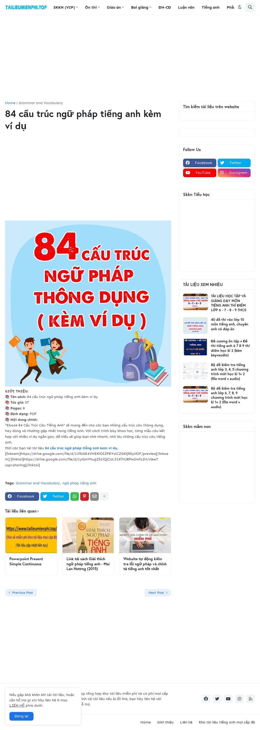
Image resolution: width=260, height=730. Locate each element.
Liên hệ (186, 722)
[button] (239, 7)
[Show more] (104, 496)
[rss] (250, 698)
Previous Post (22, 592)
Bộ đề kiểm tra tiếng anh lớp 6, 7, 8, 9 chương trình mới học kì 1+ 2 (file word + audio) (229, 397)
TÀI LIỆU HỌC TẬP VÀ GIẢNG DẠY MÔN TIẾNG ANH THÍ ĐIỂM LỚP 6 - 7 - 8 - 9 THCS (228, 303)
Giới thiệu (165, 722)
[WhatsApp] (74, 496)
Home (10, 103)
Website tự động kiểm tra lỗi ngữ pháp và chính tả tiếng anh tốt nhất (145, 563)
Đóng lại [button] (21, 716)
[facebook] (206, 698)
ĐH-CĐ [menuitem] (164, 7)
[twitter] (217, 698)
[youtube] (228, 698)
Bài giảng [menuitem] (139, 7)
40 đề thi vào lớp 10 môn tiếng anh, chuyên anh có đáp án (229, 324)
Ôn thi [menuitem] (91, 7)
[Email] (94, 496)
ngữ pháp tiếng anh (79, 483)
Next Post (156, 592)
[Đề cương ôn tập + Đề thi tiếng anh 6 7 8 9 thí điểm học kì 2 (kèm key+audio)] (195, 347)
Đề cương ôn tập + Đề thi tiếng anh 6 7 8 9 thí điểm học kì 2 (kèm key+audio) (230, 348)
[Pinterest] (84, 496)
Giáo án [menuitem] (114, 7)
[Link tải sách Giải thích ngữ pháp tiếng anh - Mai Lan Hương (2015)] (88, 535)
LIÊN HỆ (17, 705)
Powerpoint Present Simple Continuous (26, 561)
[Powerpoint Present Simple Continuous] (31, 535)
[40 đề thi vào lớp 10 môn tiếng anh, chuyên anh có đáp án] (195, 325)
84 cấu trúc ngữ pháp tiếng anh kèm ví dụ (81, 448)
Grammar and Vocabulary (41, 103)
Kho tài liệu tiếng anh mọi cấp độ (227, 722)
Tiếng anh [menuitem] (211, 7)
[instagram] (239, 698)
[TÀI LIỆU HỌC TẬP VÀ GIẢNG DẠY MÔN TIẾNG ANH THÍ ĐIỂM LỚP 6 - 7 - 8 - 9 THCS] (195, 302)
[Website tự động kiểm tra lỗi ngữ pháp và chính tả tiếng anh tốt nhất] (145, 535)
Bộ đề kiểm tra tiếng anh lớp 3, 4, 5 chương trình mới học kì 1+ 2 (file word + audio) (229, 371)
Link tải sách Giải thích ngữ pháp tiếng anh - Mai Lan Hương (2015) (88, 563)
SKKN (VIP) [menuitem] (64, 7)
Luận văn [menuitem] (186, 7)
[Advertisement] (130, 58)
